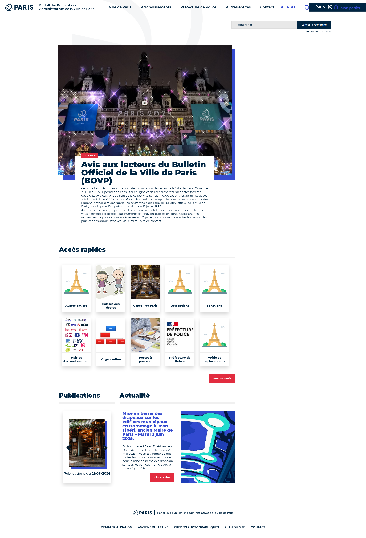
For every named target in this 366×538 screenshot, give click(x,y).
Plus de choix (222, 378)
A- (283, 7)
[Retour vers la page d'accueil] (19, 7)
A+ (293, 7)
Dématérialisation (116, 527)
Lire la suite (162, 477)
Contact (258, 527)
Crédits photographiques (196, 527)
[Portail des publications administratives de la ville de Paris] (145, 513)
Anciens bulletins (153, 527)
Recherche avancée (318, 31)
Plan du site (235, 527)
